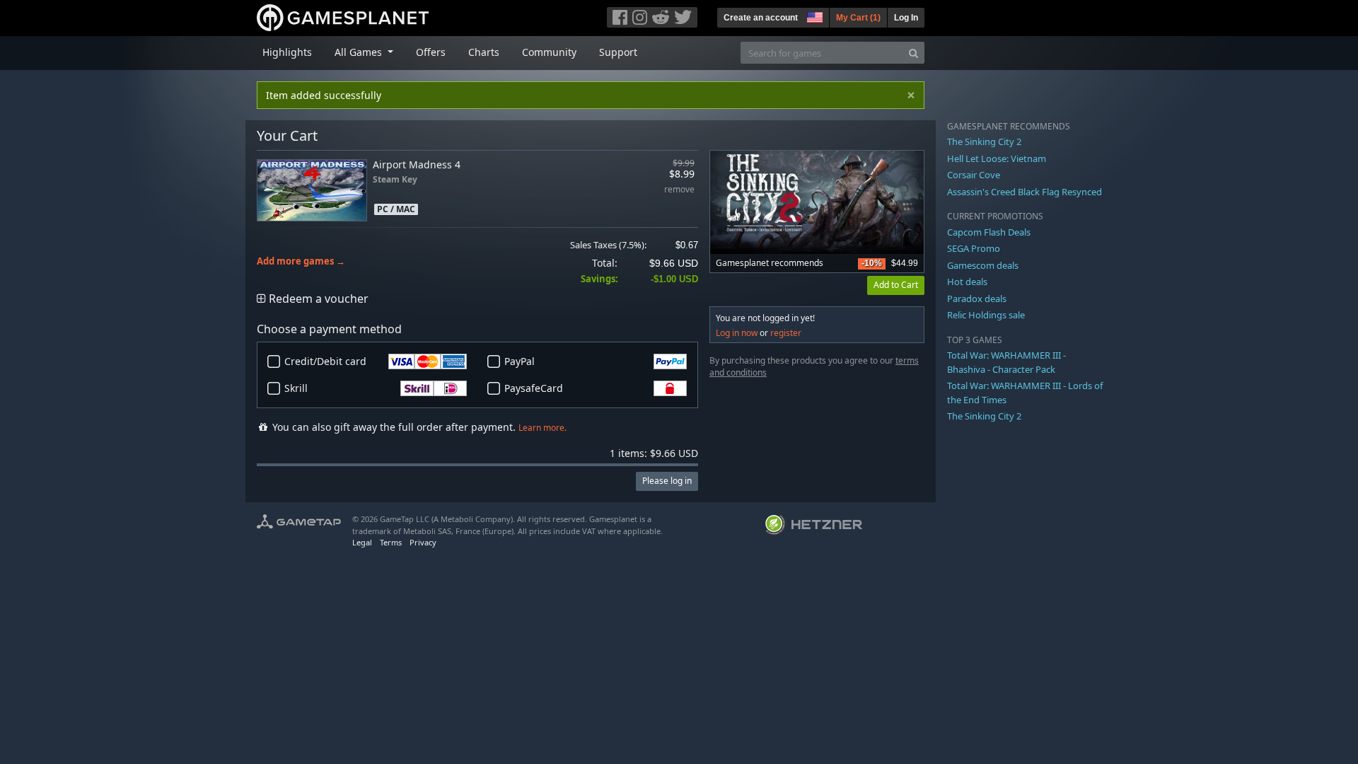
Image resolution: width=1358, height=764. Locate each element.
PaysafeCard (533, 388)
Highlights (287, 52)
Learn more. (542, 427)
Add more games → (301, 261)
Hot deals (967, 281)
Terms (391, 542)
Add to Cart (896, 285)
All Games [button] (360, 52)
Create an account (761, 18)
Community (549, 52)
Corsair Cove (973, 174)
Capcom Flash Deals (989, 232)
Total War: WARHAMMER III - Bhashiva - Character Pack (1006, 362)
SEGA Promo (973, 248)
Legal (362, 542)
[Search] (913, 53)
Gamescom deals (982, 265)
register (785, 333)
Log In (906, 18)
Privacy (423, 542)
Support (618, 52)
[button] (813, 15)
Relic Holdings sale (986, 314)
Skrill (296, 388)
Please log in (667, 481)
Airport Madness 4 (416, 164)
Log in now (737, 333)
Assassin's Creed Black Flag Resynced (1024, 191)
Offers (431, 52)
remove (679, 190)
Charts (483, 52)
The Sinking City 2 (984, 141)
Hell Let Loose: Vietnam (996, 158)
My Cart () (858, 18)
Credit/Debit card (325, 361)
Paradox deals (976, 298)
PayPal (519, 361)
